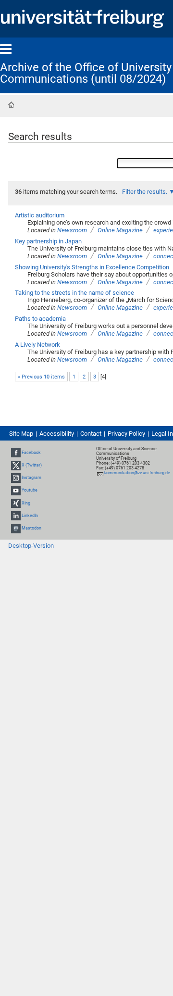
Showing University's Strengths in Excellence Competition (92, 267)
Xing (26, 503)
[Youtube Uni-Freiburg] (16, 490)
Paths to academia (40, 318)
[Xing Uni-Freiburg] (16, 503)
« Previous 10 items (41, 377)
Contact (90, 433)
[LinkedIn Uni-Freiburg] (16, 515)
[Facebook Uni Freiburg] (16, 452)
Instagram (31, 477)
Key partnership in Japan (48, 241)
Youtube (29, 490)
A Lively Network (37, 344)
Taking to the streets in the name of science (74, 292)
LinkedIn (30, 515)
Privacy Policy (126, 433)
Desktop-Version (31, 545)
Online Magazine (120, 230)
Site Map (21, 433)
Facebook (31, 452)
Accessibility (56, 433)
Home (11, 104)
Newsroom (72, 230)
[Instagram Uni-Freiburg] (16, 477)
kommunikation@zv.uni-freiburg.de (137, 472)
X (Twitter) (32, 465)
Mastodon (31, 528)
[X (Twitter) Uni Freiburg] (16, 465)
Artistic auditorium (39, 215)
